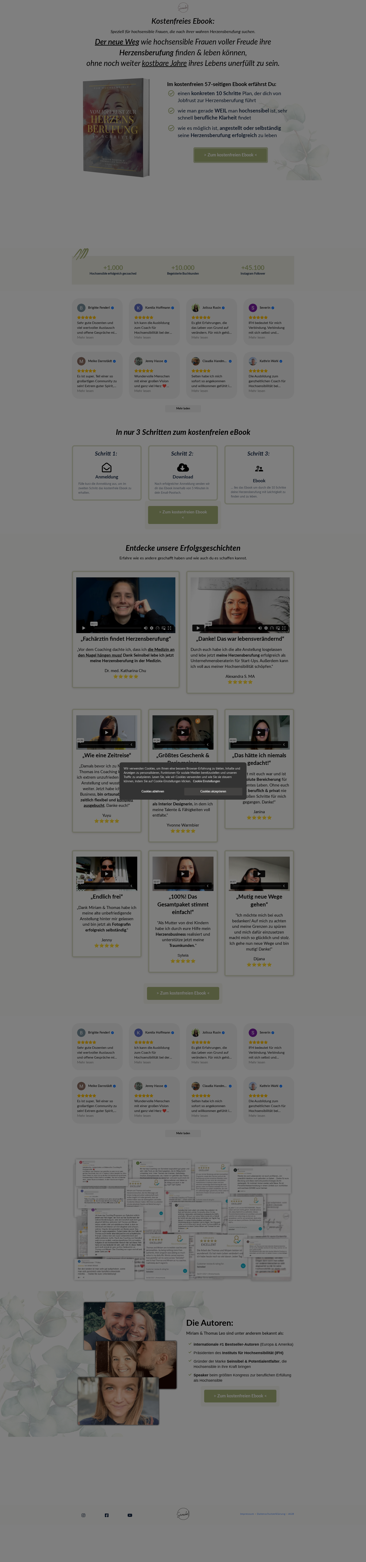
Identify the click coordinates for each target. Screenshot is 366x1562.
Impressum (247, 1514)
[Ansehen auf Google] (81, 308)
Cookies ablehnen (152, 791)
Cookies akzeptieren (213, 791)
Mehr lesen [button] (85, 337)
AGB (291, 1514)
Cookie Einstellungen (206, 781)
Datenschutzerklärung (271, 1514)
